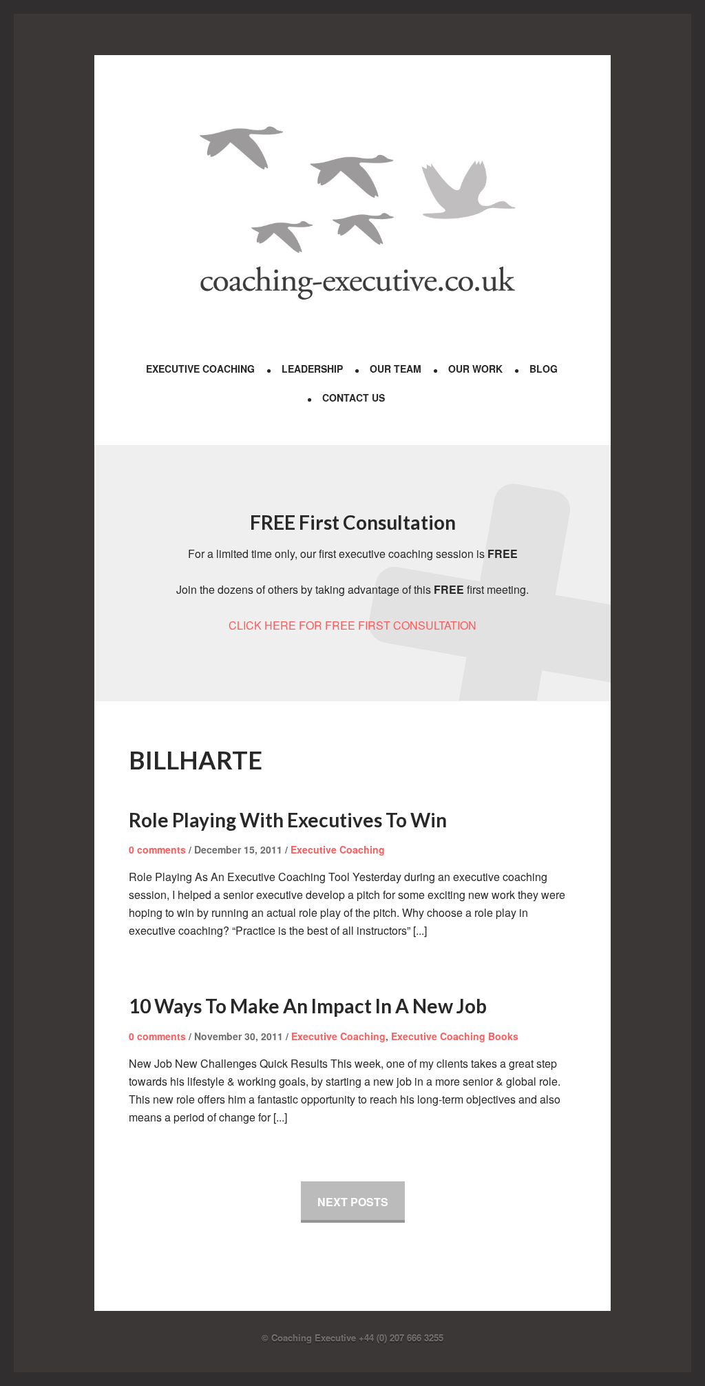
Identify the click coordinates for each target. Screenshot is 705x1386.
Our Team (395, 368)
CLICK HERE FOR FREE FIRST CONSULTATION (352, 625)
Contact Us (353, 397)
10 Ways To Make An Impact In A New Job (308, 1005)
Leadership (312, 368)
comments (157, 849)
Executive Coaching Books (454, 1036)
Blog (543, 368)
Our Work (475, 368)
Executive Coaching (200, 368)
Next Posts (352, 1202)
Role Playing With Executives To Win (288, 819)
